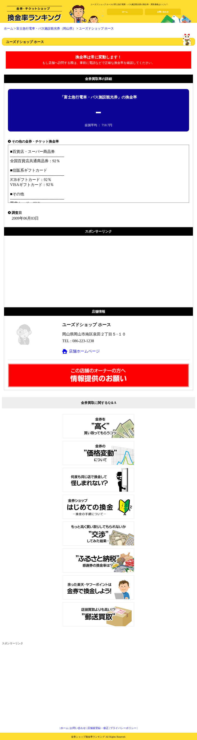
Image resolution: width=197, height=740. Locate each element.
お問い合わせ (163, 12)
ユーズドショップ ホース (96, 28)
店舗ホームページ (84, 351)
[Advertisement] (98, 271)
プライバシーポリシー (123, 728)
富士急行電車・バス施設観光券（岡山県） (46, 28)
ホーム (125, 12)
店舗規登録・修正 (98, 728)
